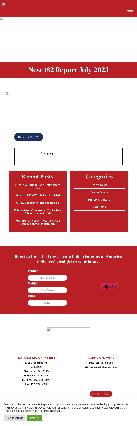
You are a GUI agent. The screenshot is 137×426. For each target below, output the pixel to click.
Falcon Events (99, 192)
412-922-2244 (40, 375)
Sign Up (109, 286)
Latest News (99, 184)
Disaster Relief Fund (101, 362)
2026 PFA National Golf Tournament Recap (37, 186)
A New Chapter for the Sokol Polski (38, 202)
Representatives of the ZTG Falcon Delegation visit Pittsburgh (38, 222)
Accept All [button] (34, 417)
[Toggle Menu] (130, 10)
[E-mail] (21, 163)
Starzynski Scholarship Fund (101, 366)
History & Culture (99, 199)
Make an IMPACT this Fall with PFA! (38, 195)
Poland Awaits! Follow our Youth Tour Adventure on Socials (37, 211)
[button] (132, 4)
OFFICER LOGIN (101, 393)
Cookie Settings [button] (15, 417)
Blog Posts (99, 206)
